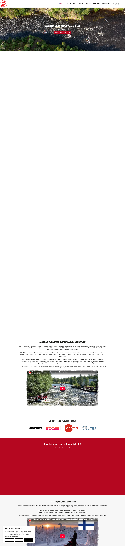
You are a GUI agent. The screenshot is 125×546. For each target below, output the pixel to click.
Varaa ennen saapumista (62, 33)
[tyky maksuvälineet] (89, 428)
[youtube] (113, 4)
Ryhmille (81, 4)
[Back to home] (3, 4)
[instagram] (116, 4)
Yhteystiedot (106, 4)
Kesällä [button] (68, 4)
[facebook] (118, 4)
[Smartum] (35, 428)
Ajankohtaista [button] (97, 4)
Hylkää (18, 540)
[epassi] (53, 428)
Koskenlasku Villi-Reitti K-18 (62, 26)
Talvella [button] (75, 4)
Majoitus (88, 4)
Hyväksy (28, 540)
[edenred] (71, 428)
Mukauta (10, 540)
